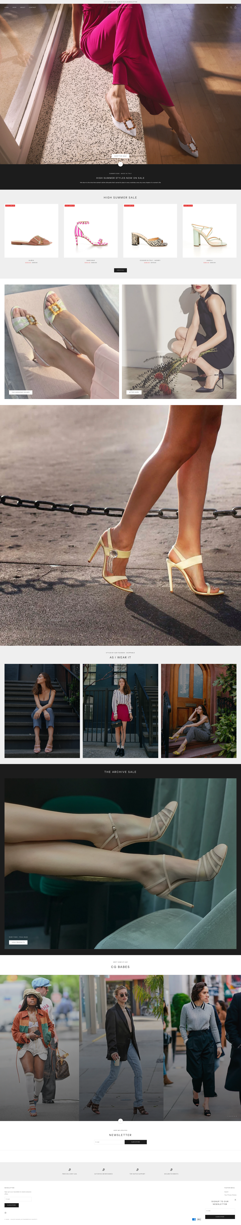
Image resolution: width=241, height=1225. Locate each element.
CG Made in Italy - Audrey (150, 260)
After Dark (134, 392)
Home (7, 7)
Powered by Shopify (29, 1219)
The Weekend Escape (21, 392)
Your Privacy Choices (230, 1195)
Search (226, 1192)
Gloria (31, 260)
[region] (120, 1048)
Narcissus (91, 260)
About (22, 7)
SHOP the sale (120, 156)
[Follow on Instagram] (5, 1213)
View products (18, 942)
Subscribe (220, 1217)
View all (120, 270)
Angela (210, 260)
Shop (15, 7)
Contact (32, 7)
